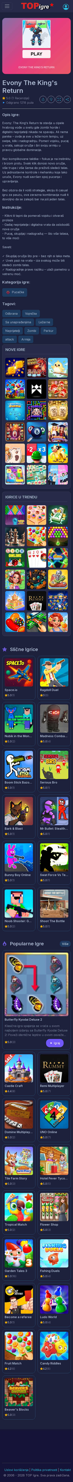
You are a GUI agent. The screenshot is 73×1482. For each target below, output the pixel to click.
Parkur (49, 331)
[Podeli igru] (67, 99)
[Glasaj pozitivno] (43, 99)
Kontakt (65, 1470)
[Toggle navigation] (7, 6)
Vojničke (31, 313)
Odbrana (11, 313)
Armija (25, 339)
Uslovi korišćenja (16, 1470)
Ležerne (44, 322)
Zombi (31, 331)
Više (65, 944)
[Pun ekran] (59, 99)
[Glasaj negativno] (51, 99)
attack (9, 339)
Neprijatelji (12, 331)
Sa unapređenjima (18, 322)
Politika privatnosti (44, 1470)
